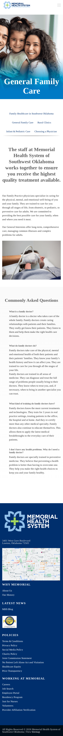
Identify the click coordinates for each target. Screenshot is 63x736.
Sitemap (36, 731)
